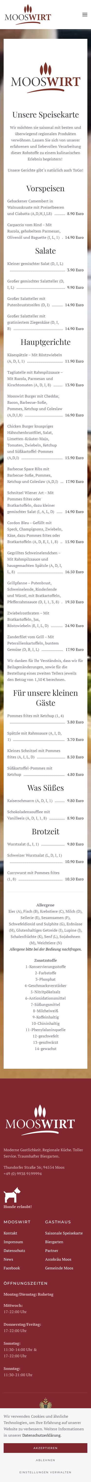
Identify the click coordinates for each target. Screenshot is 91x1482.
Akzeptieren (45, 1448)
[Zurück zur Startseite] (28, 14)
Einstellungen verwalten (45, 1472)
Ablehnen (45, 1460)
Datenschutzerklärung (41, 1435)
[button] (85, 14)
